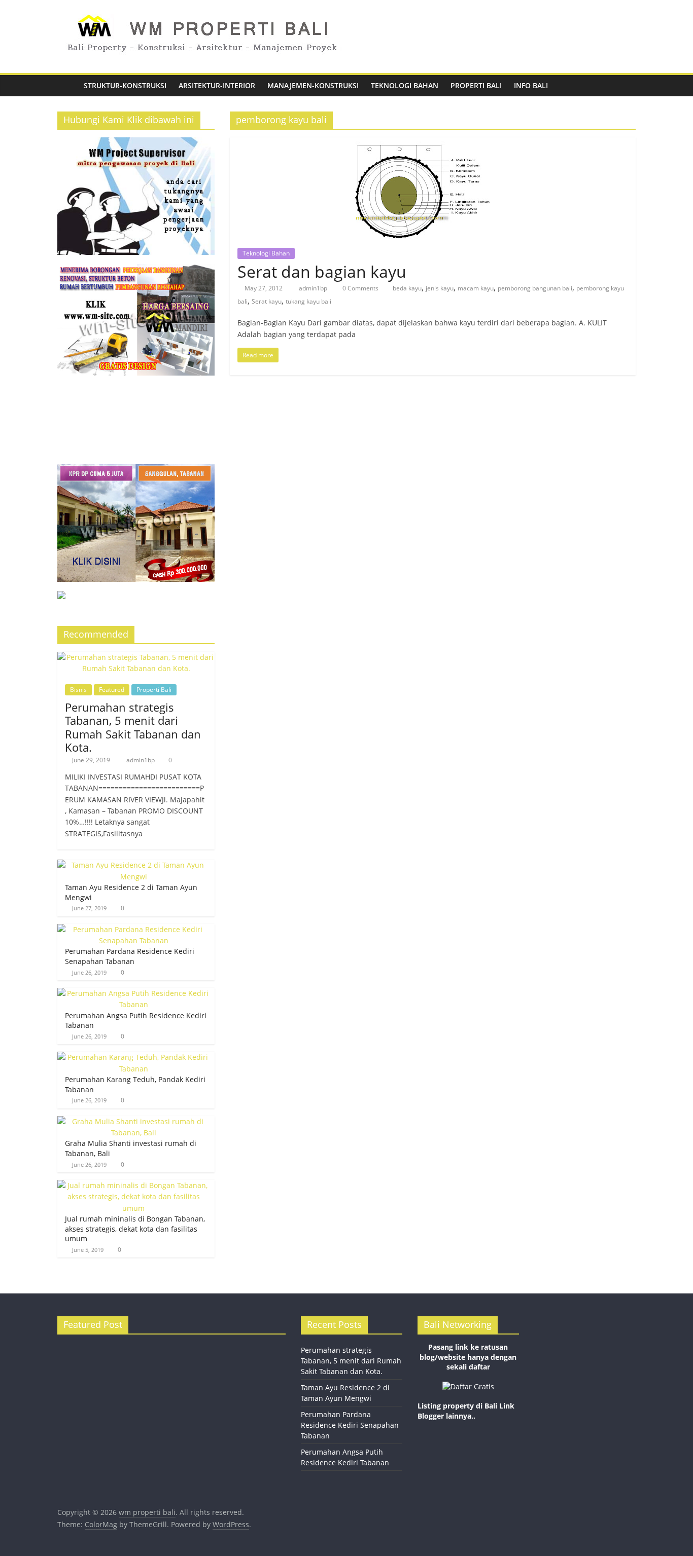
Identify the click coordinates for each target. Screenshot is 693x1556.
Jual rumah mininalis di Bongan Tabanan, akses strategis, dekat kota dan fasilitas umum (135, 1228)
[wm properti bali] (67, 86)
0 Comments (359, 288)
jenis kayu (440, 288)
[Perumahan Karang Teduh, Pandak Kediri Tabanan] (133, 1057)
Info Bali (531, 85)
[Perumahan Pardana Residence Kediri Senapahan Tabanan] (133, 929)
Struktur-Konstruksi (125, 85)
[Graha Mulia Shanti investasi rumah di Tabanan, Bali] (133, 1121)
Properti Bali (476, 85)
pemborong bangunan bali (535, 288)
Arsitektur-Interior (217, 85)
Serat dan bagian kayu (321, 271)
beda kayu (407, 288)
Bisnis (78, 689)
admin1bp (314, 288)
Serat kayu (267, 301)
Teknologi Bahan (404, 85)
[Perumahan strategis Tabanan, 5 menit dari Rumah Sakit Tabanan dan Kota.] (136, 657)
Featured (111, 689)
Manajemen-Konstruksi (313, 85)
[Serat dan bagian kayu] (433, 143)
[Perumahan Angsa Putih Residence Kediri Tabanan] (133, 993)
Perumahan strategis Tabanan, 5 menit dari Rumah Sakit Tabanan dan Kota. (133, 727)
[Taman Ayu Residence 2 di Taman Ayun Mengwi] (133, 865)
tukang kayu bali (308, 301)
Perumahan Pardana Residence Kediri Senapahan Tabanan (129, 956)
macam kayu (476, 288)
